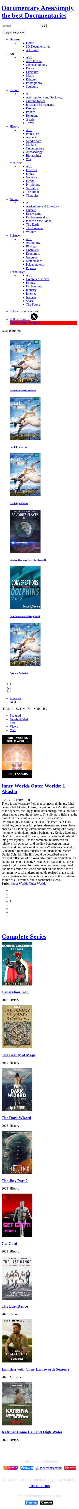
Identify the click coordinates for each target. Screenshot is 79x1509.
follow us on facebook (24, 311)
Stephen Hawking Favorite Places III (28, 560)
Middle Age (33, 141)
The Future (33, 304)
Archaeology (34, 152)
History (14, 126)
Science (15, 235)
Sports (30, 119)
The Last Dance (15, 1306)
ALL (29, 57)
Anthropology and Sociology (44, 97)
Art (12, 54)
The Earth (32, 224)
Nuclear (31, 297)
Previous (15, 698)
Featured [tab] (15, 715)
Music (30, 75)
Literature (32, 72)
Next (13, 702)
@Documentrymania (48, 1468)
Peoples (31, 108)
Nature (14, 199)
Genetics (31, 177)
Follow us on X (20, 319)
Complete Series (24, 936)
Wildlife (31, 232)
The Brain (32, 192)
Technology (17, 271)
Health (30, 181)
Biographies (33, 155)
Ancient (31, 137)
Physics (31, 268)
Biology (31, 246)
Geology (31, 257)
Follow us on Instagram (25, 323)
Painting (31, 79)
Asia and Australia (19, 673)
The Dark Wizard (16, 1118)
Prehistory (32, 133)
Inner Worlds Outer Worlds (28, 883)
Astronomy (33, 242)
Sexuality (32, 188)
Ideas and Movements (40, 104)
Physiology (33, 184)
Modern (31, 144)
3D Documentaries (38, 46)
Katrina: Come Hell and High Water (32, 1432)
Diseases (31, 170)
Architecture (34, 61)
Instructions (39, 1485)
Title (12, 723)
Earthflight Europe (19, 503)
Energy (30, 282)
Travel (30, 123)
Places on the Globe (38, 221)
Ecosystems (33, 213)
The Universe (34, 228)
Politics (30, 112)
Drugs (30, 173)
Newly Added (19, 719)
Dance (30, 68)
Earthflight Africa (18, 447)
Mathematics (34, 261)
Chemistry (32, 250)
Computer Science (37, 279)
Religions (32, 115)
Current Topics (35, 101)
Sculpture (32, 86)
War (28, 159)
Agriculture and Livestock (42, 206)
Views (14, 726)
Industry (31, 290)
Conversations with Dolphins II (25, 616)
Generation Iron (15, 992)
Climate (31, 210)
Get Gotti (9, 1243)
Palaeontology (35, 264)
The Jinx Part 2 (15, 1181)
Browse (15, 39)
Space (30, 301)
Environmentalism (37, 217)
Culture (14, 90)
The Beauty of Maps (18, 1055)
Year (13, 730)
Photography (34, 83)
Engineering (34, 286)
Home (30, 43)
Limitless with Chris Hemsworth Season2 (35, 1369)
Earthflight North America (23, 390)
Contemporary (35, 148)
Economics (33, 253)
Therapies (32, 195)
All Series (32, 50)
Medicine (16, 162)
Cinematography (36, 64)
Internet (31, 293)
